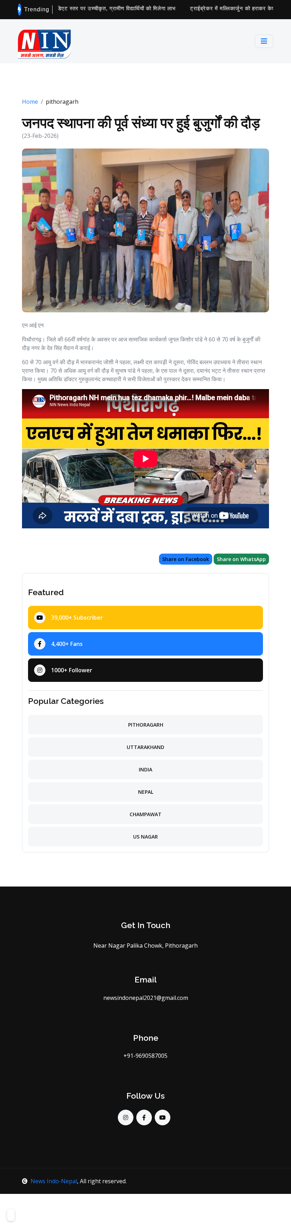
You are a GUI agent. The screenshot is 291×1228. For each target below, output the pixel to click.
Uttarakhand (145, 747)
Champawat (145, 814)
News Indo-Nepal (54, 1181)
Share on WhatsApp (241, 559)
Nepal (145, 791)
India (145, 769)
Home (30, 102)
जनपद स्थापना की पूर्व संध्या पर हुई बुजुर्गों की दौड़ (141, 122)
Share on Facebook (185, 559)
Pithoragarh (145, 724)
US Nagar (145, 836)
